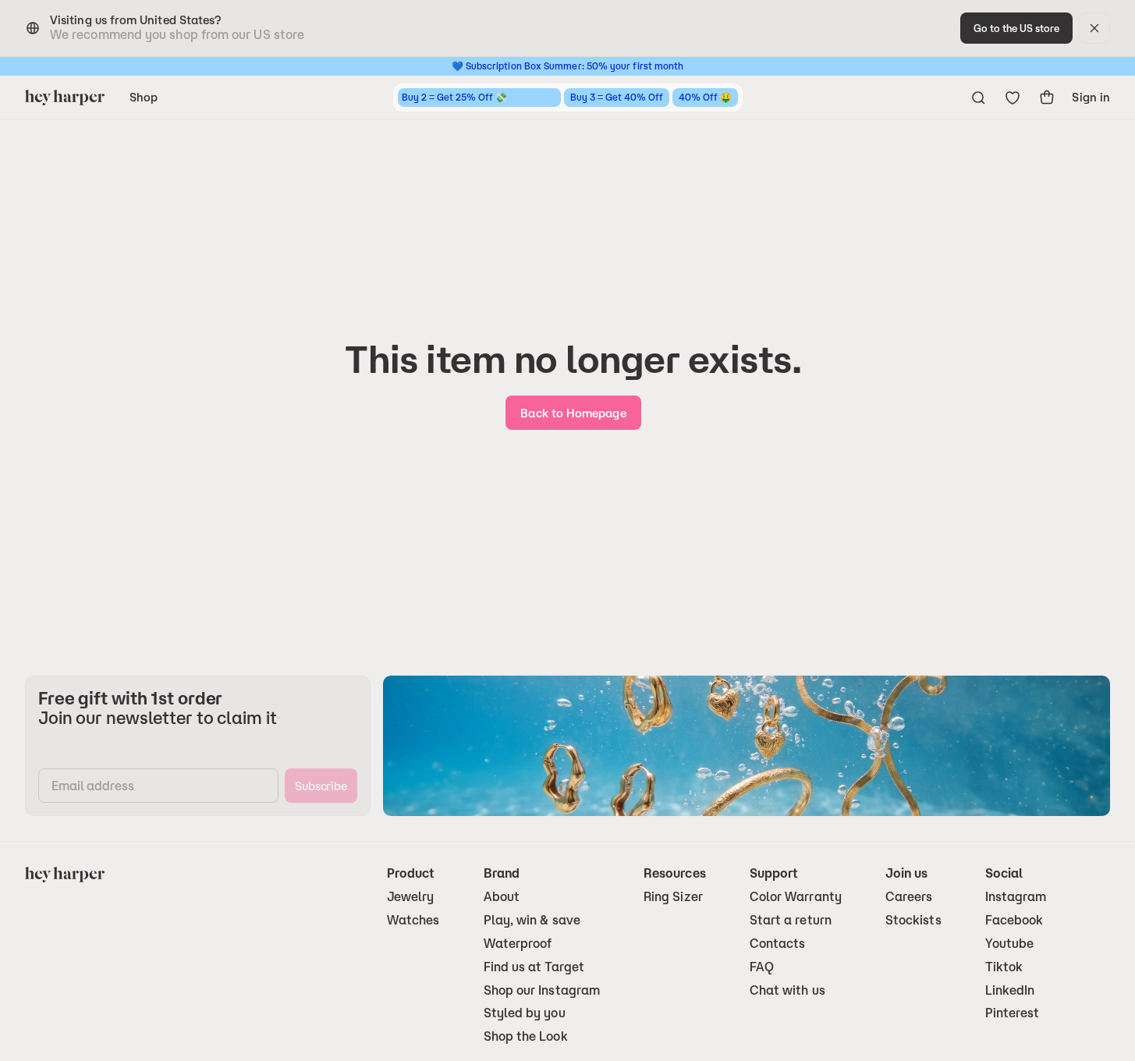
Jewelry (410, 896)
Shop (143, 97)
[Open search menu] (978, 97)
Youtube (1009, 943)
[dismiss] (1094, 28)
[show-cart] (1046, 97)
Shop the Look (526, 1036)
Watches (413, 920)
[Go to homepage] (65, 97)
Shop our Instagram (542, 990)
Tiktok (1004, 967)
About (502, 896)
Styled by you (525, 1013)
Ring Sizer (673, 896)
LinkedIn (1010, 990)
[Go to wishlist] (1012, 97)
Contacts (778, 943)
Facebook (1014, 920)
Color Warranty (796, 896)
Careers (909, 896)
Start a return (791, 920)
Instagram (1016, 896)
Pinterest (1012, 1013)
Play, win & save (532, 920)
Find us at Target (534, 967)
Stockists (913, 920)
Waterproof (518, 943)
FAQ (762, 967)
